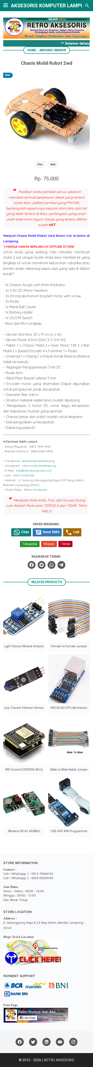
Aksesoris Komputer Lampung (51, 6)
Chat (24, 532)
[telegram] (61, 565)
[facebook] (31, 565)
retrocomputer (23, 475)
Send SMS (50, 532)
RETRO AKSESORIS (59, 1060)
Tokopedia (29, 544)
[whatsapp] (51, 565)
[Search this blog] (87, 5)
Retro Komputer (35, 490)
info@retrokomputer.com (34, 470)
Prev (40, 164)
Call (75, 532)
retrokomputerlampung (38, 461)
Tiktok (65, 544)
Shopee (49, 544)
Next (53, 164)
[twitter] (41, 565)
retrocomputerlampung (39, 466)
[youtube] (60, 1042)
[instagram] (73, 1042)
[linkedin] (46, 1042)
